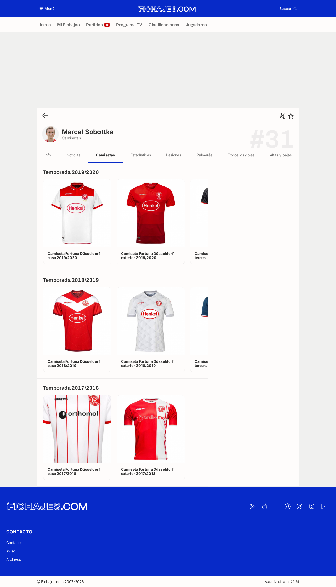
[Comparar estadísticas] (282, 116)
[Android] (252, 506)
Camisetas (105, 155)
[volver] (45, 115)
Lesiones (173, 155)
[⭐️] (291, 116)
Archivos (13, 559)
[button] (47, 8)
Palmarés (204, 155)
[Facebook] (287, 506)
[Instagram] (312, 506)
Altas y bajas (281, 155)
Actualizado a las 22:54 (282, 582)
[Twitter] (299, 506)
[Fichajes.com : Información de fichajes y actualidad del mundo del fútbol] (167, 9)
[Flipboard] (324, 506)
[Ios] (265, 506)
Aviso (10, 551)
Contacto (14, 542)
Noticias (73, 155)
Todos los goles (241, 155)
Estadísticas (140, 155)
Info (47, 155)
